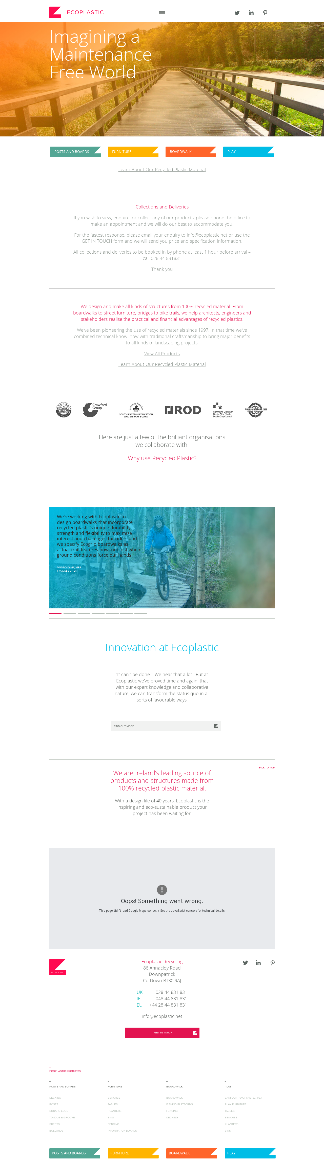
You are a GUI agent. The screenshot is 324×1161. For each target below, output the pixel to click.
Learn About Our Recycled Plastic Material (162, 364)
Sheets (54, 1124)
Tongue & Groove (62, 1117)
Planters (115, 1111)
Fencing (113, 1124)
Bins (111, 1117)
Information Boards (122, 1130)
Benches (114, 1097)
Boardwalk (174, 1097)
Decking (55, 1097)
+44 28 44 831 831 (162, 1005)
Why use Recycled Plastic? (162, 458)
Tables (113, 1104)
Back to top (266, 767)
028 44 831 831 (162, 992)
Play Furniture (236, 1104)
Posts (53, 1104)
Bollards (56, 1130)
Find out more (124, 726)
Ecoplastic (77, 12)
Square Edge (58, 1111)
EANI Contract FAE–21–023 (243, 1097)
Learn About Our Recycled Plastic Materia (161, 170)
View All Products (162, 354)
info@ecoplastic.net (207, 235)
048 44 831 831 (162, 999)
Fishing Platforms (179, 1104)
